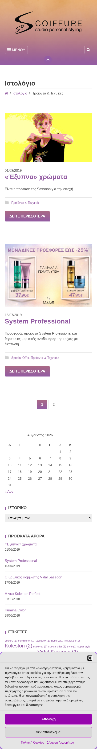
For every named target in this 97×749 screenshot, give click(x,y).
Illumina (57, 640)
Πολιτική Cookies (32, 742)
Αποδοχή (48, 719)
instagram (72, 640)
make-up (40, 646)
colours (11, 640)
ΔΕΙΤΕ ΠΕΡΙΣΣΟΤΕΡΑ (27, 216)
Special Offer (20, 358)
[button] (89, 658)
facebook (43, 640)
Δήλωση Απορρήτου (60, 742)
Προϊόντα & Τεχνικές (25, 203)
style (72, 646)
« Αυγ (9, 491)
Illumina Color (15, 610)
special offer (57, 646)
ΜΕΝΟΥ (18, 50)
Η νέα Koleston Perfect (22, 594)
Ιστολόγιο (19, 93)
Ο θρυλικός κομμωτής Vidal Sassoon (33, 577)
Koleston (18, 646)
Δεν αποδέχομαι (48, 732)
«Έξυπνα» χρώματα (36, 176)
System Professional (37, 321)
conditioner (26, 640)
